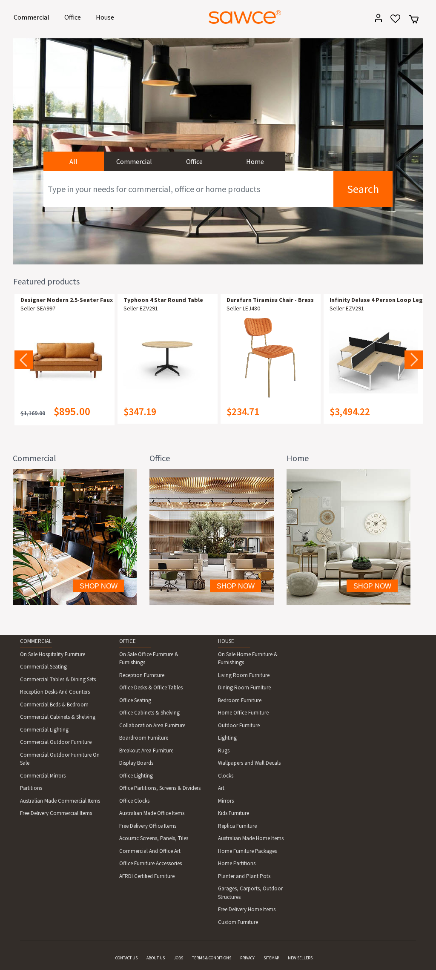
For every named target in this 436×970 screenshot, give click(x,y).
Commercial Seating (43, 666)
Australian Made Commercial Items (60, 800)
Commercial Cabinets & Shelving (57, 716)
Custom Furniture (238, 922)
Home (255, 161)
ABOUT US (155, 958)
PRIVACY (247, 958)
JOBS (178, 958)
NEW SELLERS (300, 958)
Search (363, 189)
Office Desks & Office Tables (151, 687)
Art (221, 788)
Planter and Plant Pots (244, 876)
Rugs (223, 750)
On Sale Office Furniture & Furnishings (148, 658)
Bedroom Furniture (239, 700)
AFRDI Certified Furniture (147, 876)
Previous (23, 359)
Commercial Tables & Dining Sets (58, 679)
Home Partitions (236, 863)
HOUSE (226, 641)
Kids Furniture (233, 813)
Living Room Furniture (244, 675)
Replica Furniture (237, 825)
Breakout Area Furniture (146, 750)
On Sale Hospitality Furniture (52, 654)
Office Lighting (136, 775)
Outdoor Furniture (239, 725)
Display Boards (136, 762)
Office (74, 16)
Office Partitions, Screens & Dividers (160, 788)
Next (413, 359)
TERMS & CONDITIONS (211, 958)
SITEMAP (271, 958)
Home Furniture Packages (247, 851)
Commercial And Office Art (150, 851)
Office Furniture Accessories (150, 863)
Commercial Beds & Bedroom (54, 704)
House (106, 16)
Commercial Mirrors (43, 775)
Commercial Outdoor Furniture (56, 742)
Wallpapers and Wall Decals (249, 762)
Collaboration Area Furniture (152, 725)
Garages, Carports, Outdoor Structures (250, 893)
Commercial (33, 16)
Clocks (225, 775)
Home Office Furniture (243, 712)
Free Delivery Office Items (147, 825)
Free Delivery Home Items (246, 909)
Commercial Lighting (44, 729)
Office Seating (135, 700)
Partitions (31, 788)
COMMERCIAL (36, 641)
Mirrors (226, 800)
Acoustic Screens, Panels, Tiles (153, 838)
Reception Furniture (141, 675)
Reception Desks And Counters (55, 691)
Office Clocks (134, 800)
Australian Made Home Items (251, 838)
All (73, 161)
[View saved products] (392, 21)
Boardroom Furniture (143, 737)
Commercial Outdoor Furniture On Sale (60, 759)
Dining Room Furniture (244, 687)
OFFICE (127, 641)
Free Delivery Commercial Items (56, 813)
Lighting (227, 737)
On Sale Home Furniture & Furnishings (248, 658)
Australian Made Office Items (151, 813)
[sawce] (245, 17)
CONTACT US (126, 958)
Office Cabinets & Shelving (149, 712)
